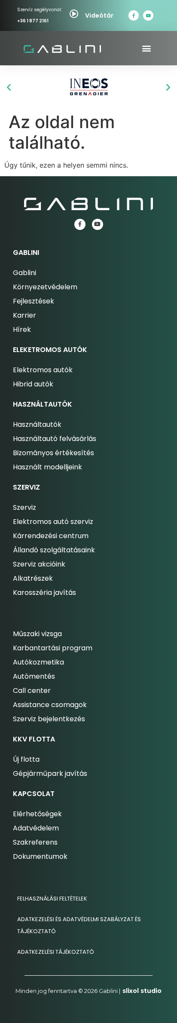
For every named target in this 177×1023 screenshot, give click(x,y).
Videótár (99, 15)
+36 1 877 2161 (33, 21)
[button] (146, 48)
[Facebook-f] (133, 15)
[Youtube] (148, 15)
